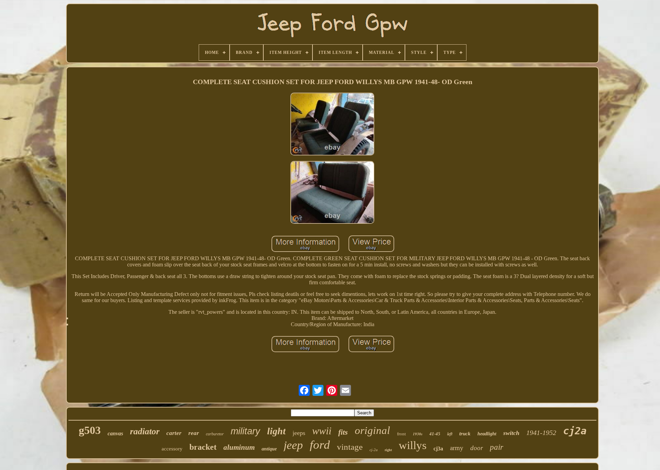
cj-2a (374, 450)
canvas (115, 433)
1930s (417, 434)
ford (320, 444)
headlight (486, 433)
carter (174, 433)
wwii (321, 430)
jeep (293, 445)
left (449, 434)
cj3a (438, 448)
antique (269, 448)
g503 (90, 430)
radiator (145, 431)
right (388, 450)
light (276, 431)
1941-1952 (541, 432)
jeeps (299, 432)
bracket (203, 447)
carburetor (215, 434)
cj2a (574, 431)
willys (413, 445)
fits (343, 432)
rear (193, 433)
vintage (350, 446)
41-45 (434, 433)
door (476, 447)
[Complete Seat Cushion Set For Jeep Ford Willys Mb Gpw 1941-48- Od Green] (332, 125)
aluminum (239, 447)
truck (465, 433)
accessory (172, 448)
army (456, 447)
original (372, 430)
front (401, 433)
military (245, 431)
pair (496, 447)
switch (511, 432)
